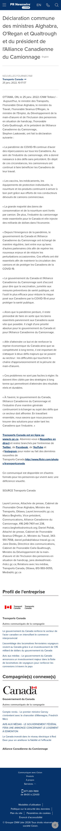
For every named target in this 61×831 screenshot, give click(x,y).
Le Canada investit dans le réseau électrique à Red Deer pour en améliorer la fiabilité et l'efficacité (29, 738)
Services (29, 784)
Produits (30, 776)
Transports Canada (14, 618)
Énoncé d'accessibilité (30, 817)
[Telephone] (48, 5)
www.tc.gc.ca (10, 439)
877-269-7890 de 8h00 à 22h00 (30, 792)
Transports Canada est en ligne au (23, 435)
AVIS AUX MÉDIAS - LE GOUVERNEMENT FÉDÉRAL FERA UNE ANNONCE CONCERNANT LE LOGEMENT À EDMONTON (30, 727)
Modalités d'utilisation (29, 804)
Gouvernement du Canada (19, 699)
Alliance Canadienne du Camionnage (25, 749)
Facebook (22, 447)
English (45, 56)
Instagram (11, 451)
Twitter (7, 447)
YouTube (38, 447)
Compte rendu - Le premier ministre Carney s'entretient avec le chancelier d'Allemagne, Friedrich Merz (30, 715)
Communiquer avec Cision (30, 772)
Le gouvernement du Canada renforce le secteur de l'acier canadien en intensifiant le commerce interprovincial (30, 634)
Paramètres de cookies (39, 813)
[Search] (56, 5)
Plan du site (16, 813)
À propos (30, 779)
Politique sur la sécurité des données (30, 809)
